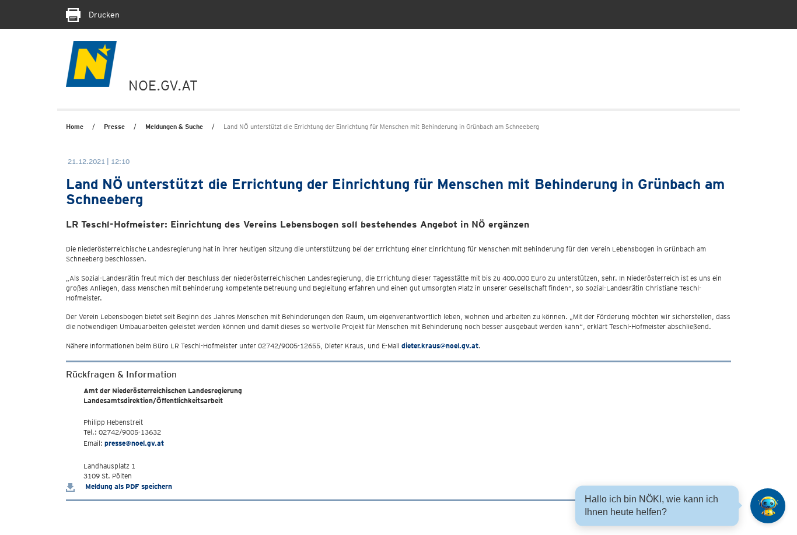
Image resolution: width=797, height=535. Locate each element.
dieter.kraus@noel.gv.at (439, 345)
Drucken (103, 14)
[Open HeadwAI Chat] (767, 505)
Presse (114, 127)
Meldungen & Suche (174, 127)
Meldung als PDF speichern (127, 486)
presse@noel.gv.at (134, 443)
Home (74, 127)
